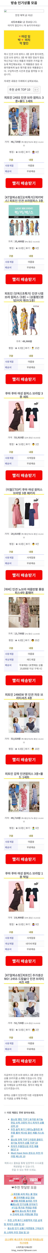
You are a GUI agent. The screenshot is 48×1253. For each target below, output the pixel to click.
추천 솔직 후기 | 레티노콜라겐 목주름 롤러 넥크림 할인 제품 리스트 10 (27, 1133)
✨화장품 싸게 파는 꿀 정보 (24, 1194)
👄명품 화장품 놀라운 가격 (24, 1200)
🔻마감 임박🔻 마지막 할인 (24, 39)
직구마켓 (24, 1242)
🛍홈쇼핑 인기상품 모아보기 (24, 1204)
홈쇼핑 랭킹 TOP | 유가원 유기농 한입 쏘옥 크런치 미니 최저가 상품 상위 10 (27, 1123)
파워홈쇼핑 (38, 1239)
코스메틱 (9, 1239)
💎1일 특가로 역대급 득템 (24, 1207)
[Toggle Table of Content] (35, 89)
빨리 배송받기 (24, 183)
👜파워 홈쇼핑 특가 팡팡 (24, 1211)
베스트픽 (18, 1239)
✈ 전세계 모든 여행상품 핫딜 (24, 1214)
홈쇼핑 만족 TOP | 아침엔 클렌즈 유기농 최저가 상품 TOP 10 (27, 1141)
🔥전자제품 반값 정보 (24, 1197)
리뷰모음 (27, 1239)
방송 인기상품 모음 (24, 2)
